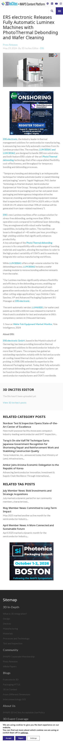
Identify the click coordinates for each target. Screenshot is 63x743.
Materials (8, 633)
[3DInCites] (23, 3)
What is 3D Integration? (15, 613)
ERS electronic (10, 139)
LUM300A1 (15, 263)
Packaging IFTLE (11, 684)
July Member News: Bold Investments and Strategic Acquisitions (27, 492)
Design (6, 618)
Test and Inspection (12, 643)
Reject (20, 738)
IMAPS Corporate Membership (19, 656)
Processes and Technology (16, 638)
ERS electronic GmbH (14, 340)
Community (10, 650)
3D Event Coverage (15, 719)
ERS (42, 48)
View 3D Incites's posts (14, 402)
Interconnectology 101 (14, 699)
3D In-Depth (11, 607)
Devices (7, 623)
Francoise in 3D (10, 679)
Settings (33, 738)
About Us (9, 705)
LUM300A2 (29, 266)
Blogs (6, 673)
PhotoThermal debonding (39, 242)
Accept (8, 738)
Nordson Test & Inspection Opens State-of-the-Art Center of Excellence (30, 425)
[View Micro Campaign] (31, 113)
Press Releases (10, 44)
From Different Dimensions (16, 694)
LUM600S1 (38, 307)
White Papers (10, 666)
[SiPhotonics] (31, 561)
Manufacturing (10, 628)
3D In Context (10, 689)
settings (24, 732)
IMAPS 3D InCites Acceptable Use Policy (24, 712)
